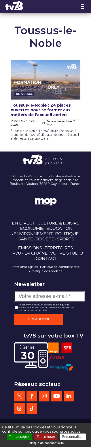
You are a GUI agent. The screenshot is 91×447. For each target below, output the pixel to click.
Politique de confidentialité (60, 267)
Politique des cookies (46, 271)
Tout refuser (46, 437)
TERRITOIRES (58, 247)
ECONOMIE (32, 228)
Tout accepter (19, 437)
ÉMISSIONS (30, 247)
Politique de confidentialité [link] (45, 443)
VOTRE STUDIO (66, 253)
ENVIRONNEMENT (33, 233)
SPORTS (65, 239)
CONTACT (46, 258)
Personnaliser (73, 437)
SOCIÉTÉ (45, 239)
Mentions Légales (24, 267)
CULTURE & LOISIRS (58, 223)
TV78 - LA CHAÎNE (29, 253)
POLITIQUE (67, 233)
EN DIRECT (23, 223)
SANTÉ (25, 239)
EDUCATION (59, 228)
